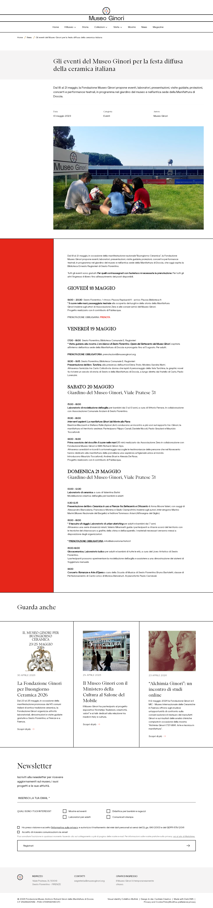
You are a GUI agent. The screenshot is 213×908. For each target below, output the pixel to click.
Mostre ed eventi (78, 811)
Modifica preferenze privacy (182, 902)
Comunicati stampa (122, 816)
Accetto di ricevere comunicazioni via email (45, 832)
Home (20, 37)
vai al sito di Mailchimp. (184, 836)
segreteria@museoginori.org (89, 880)
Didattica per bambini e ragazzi (129, 811)
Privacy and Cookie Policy (156, 902)
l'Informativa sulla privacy (64, 827)
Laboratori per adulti (80, 816)
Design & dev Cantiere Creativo (156, 899)
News (29, 37)
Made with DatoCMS (184, 899)
